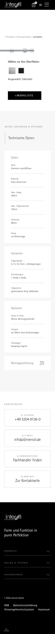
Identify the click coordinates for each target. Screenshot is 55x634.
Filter (6, 631)
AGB (6, 605)
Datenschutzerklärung (25, 605)
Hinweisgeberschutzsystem (19, 609)
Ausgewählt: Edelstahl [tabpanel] (20, 79)
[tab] (12, 71)
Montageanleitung (22, 363)
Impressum (44, 609)
